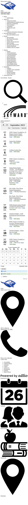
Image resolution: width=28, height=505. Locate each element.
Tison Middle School (12, 64)
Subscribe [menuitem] (24, 128)
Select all (25, 278)
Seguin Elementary (11, 59)
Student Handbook (11, 46)
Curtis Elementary (11, 55)
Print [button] (9, 128)
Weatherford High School (13, 65)
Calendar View (23, 266)
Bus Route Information (12, 39)
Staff (8, 29)
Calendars (6, 365)
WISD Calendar (7, 274)
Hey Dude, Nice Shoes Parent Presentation (16, 178)
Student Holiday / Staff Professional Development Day (17, 215)
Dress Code (10, 40)
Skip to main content (6, 1)
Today (2, 266)
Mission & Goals (11, 27)
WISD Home (10, 18)
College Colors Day (15, 150)
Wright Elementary (11, 61)
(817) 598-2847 (8, 358)
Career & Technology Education (15, 32)
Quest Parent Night (15, 168)
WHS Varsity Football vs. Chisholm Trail (17, 240)
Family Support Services (13, 41)
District (8, 51)
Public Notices (7, 372)
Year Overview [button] (16, 128)
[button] (5, 16)
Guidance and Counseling (13, 69)
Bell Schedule (10, 37)
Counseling (9, 26)
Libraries (6, 370)
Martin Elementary (11, 58)
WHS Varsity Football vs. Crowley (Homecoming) (16, 222)
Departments (7, 369)
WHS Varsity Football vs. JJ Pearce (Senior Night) (17, 133)
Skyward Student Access (13, 34)
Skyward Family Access (13, 44)
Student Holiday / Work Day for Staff (16, 231)
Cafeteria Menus (8, 363)
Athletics (9, 68)
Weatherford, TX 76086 (6, 328)
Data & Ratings (10, 25)
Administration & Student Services (15, 22)
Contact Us (6, 367)
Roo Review (10, 71)
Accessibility (7, 362)
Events (4, 271)
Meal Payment (10, 43)
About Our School (11, 20)
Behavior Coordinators (12, 23)
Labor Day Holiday (15, 141)
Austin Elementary (11, 52)
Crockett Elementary (12, 54)
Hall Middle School (11, 62)
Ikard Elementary (11, 57)
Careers (5, 366)
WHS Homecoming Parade (17, 205)
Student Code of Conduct (13, 47)
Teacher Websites (11, 73)
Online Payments (11, 72)
